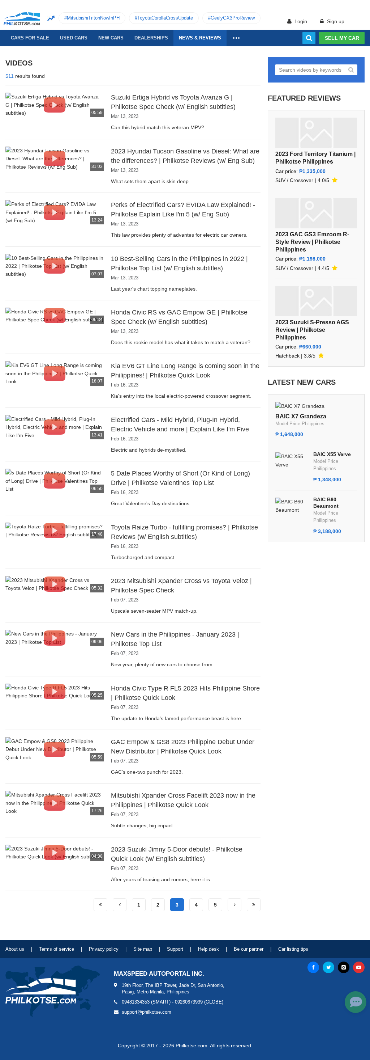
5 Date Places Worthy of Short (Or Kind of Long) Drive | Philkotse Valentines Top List (180, 478)
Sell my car (342, 38)
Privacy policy (104, 949)
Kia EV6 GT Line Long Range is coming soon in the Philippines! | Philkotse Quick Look (185, 370)
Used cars (73, 38)
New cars (111, 38)
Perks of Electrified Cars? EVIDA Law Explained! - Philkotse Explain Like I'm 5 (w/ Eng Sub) (183, 209)
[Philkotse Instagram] (343, 967)
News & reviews (200, 38)
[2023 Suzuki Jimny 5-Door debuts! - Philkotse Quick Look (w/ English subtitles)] (54, 852)
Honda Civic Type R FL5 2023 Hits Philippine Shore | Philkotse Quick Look (185, 693)
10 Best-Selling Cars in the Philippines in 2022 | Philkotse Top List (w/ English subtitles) (179, 263)
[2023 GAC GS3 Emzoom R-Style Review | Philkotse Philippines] (316, 213)
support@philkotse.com (146, 1012)
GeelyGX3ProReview (233, 18)
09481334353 (136, 1002)
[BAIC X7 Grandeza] (299, 406)
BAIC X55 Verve (332, 454)
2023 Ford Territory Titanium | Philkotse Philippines (315, 158)
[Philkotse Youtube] (359, 967)
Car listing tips (293, 949)
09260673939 (189, 1002)
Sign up (335, 21)
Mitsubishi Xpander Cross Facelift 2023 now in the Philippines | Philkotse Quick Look (183, 800)
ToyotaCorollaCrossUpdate (165, 18)
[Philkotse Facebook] (313, 967)
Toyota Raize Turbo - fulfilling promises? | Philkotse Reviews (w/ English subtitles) (184, 532)
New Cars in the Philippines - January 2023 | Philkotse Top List (175, 639)
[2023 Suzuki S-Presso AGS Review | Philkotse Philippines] (316, 301)
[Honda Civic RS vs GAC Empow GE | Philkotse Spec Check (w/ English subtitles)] (54, 315)
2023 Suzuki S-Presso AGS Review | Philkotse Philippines (312, 330)
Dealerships (151, 38)
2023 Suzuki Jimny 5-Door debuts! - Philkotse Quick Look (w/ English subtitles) (176, 854)
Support (175, 949)
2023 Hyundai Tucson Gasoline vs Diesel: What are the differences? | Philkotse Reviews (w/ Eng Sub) (185, 156)
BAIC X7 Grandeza (300, 416)
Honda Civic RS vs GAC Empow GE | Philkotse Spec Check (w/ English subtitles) (179, 317)
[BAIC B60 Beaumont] (292, 505)
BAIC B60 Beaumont (326, 503)
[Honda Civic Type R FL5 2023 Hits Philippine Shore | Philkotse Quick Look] (54, 691)
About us (14, 949)
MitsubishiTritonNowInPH (93, 18)
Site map (142, 949)
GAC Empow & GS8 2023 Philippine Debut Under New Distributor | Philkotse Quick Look (182, 746)
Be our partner (248, 949)
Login (300, 21)
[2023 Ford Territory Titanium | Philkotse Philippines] (316, 133)
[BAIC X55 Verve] (292, 460)
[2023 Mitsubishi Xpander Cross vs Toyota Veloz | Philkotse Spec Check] (54, 584)
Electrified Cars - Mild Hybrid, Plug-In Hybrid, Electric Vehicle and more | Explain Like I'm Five (180, 424)
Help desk (208, 949)
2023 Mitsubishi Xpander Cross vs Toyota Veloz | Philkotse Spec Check (181, 585)
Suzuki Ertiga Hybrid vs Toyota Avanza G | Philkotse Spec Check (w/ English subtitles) (173, 102)
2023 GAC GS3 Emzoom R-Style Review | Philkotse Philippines (312, 242)
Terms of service (56, 949)
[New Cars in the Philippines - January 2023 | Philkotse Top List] (54, 637)
